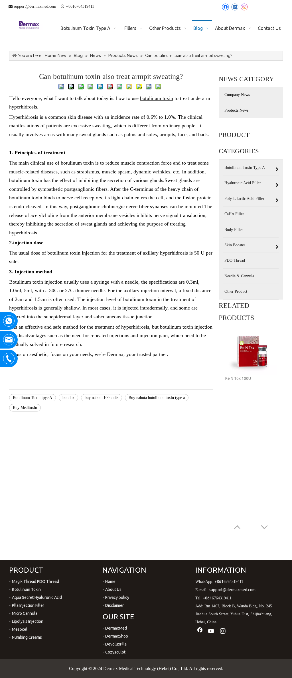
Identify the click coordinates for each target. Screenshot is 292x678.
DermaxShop (116, 636)
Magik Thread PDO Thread (35, 581)
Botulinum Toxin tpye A (32, 398)
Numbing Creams (27, 637)
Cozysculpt (115, 652)
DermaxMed (116, 628)
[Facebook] (225, 7)
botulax (68, 398)
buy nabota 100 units (101, 398)
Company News (237, 95)
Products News (236, 110)
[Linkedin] (234, 7)
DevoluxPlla (116, 644)
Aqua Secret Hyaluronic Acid (37, 597)
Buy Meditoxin (25, 407)
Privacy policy (117, 597)
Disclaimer (114, 605)
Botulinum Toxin (26, 589)
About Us (113, 589)
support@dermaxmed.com (35, 6)
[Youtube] (211, 631)
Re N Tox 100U (238, 378)
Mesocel (19, 629)
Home (110, 581)
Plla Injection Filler (28, 605)
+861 (219, 581)
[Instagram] (244, 7)
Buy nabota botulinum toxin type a (157, 398)
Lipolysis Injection (27, 621)
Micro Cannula (24, 613)
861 (71, 6)
